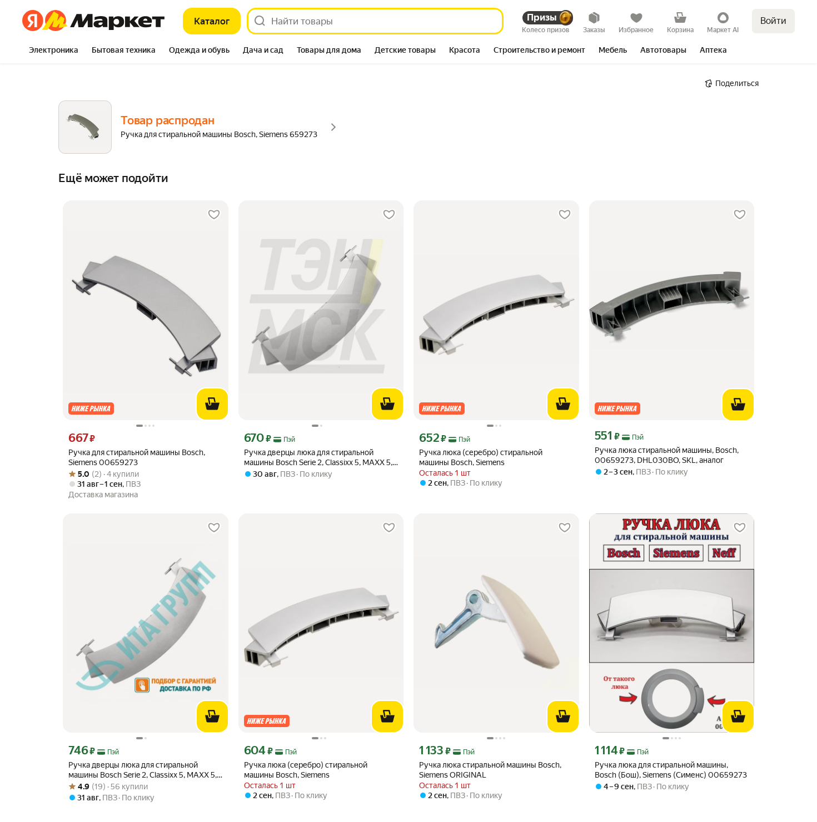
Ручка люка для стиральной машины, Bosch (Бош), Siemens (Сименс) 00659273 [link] (671, 769)
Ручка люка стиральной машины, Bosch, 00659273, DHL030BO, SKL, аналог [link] (667, 455)
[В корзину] (212, 404)
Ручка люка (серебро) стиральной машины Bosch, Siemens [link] (480, 457)
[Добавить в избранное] (214, 215)
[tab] (53, 51)
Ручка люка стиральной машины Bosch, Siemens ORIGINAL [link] (490, 769)
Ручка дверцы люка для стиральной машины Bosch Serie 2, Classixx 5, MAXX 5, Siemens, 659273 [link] (318, 457)
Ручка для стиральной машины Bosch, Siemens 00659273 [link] (136, 457)
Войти (773, 21)
